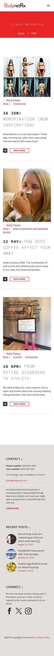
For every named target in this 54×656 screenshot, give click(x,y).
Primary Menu (48, 6)
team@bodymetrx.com (16, 480)
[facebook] (9, 611)
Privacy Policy (43, 637)
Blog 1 (6, 103)
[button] (5, 150)
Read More (19, 150)
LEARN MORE (12, 508)
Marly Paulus (13, 100)
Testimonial (19, 103)
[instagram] (28, 611)
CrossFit (17, 357)
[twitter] (19, 611)
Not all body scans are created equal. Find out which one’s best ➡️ (30, 537)
